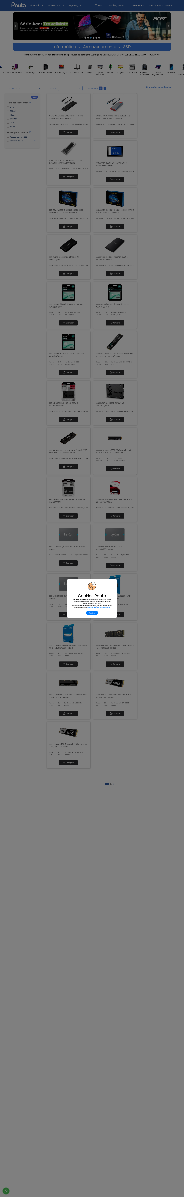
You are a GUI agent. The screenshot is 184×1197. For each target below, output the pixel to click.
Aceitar (92, 613)
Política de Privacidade (98, 607)
